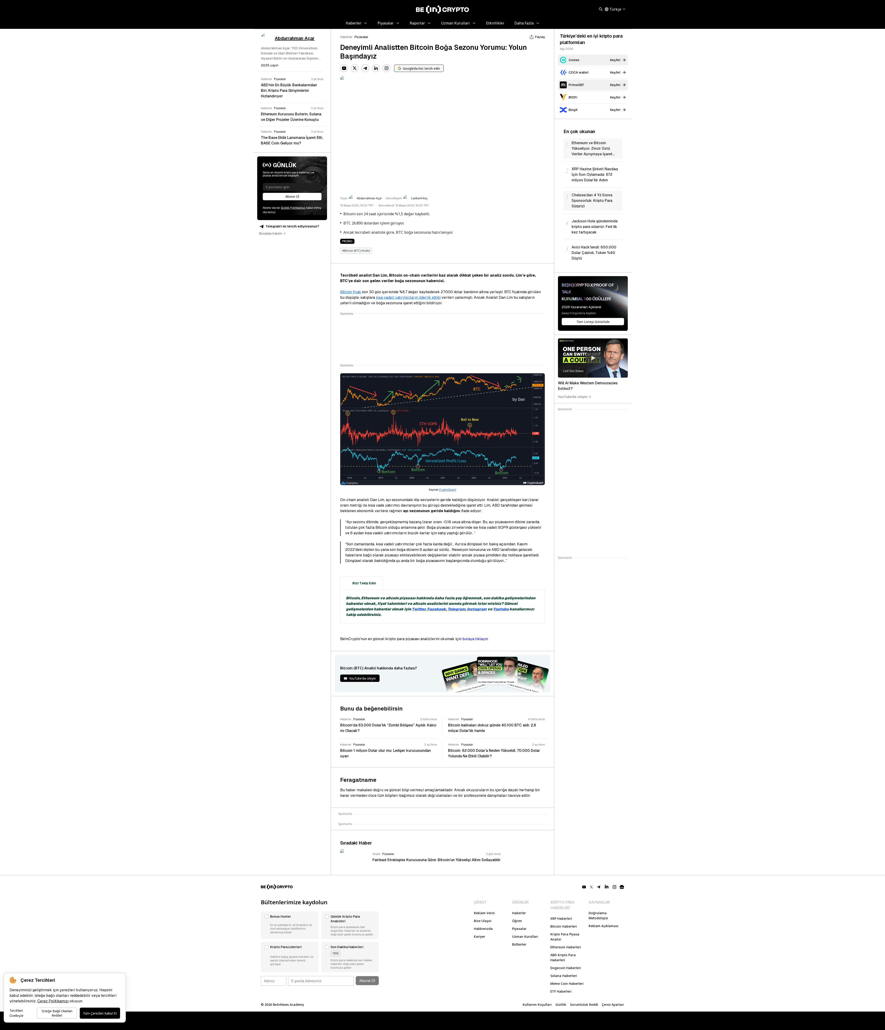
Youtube (501, 609)
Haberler (346, 37)
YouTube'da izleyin (572, 396)
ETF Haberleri (561, 991)
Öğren (517, 921)
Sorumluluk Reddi (584, 1004)
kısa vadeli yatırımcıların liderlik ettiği (408, 297)
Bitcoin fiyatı (350, 292)
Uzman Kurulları (525, 936)
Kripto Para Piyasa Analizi (564, 936)
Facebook (436, 609)
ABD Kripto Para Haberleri (563, 957)
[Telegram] (365, 68)
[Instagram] (386, 68)
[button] (290, 925)
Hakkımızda (483, 928)
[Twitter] (355, 68)
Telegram (456, 609)
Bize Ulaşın (482, 921)
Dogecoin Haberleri (565, 968)
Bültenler (519, 944)
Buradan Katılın (270, 233)
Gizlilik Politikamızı (293, 208)
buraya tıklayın (475, 638)
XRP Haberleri (561, 918)
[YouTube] (344, 68)
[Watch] (593, 358)
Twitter (418, 609)
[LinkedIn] (376, 68)
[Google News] (622, 887)
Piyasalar (361, 37)
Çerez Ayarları (613, 1004)
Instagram (477, 609)
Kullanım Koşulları (537, 1004)
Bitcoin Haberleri (563, 926)
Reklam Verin (484, 913)
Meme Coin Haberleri (567, 983)
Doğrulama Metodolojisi (598, 915)
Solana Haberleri (563, 975)
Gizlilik (560, 1004)
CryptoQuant (447, 490)
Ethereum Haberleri (565, 947)
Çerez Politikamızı (53, 1001)
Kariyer (479, 936)
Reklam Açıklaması (603, 926)
